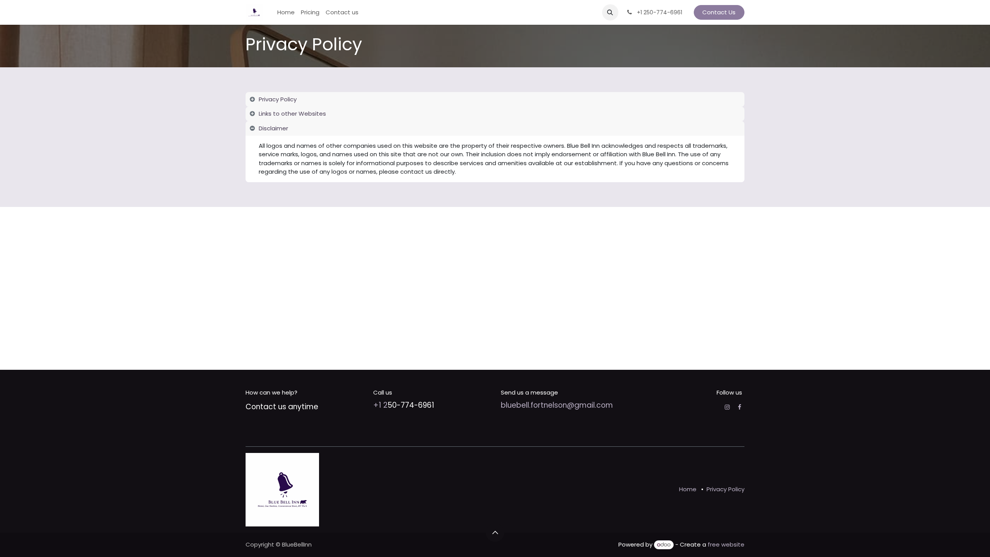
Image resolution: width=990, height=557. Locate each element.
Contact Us (719, 12)
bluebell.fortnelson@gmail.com (557, 405)
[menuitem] (286, 12)
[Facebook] (739, 407)
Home (687, 489)
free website (726, 544)
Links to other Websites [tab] (292, 113)
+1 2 (380, 405)
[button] (610, 12)
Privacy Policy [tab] (278, 99)
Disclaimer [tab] (273, 128)
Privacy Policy (725, 489)
